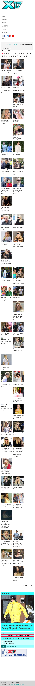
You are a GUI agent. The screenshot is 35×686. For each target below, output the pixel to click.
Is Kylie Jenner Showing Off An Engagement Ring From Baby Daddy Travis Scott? (5, 524)
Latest (21, 44)
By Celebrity (7, 48)
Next (31, 586)
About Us (5, 32)
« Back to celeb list (27, 44)
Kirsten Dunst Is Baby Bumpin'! (6, 409)
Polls (4, 29)
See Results (11, 646)
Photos (4, 20)
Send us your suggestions (17, 684)
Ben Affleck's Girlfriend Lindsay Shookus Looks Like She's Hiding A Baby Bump (18, 316)
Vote (3, 646)
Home (4, 16)
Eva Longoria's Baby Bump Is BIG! (6, 342)
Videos (4, 23)
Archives (5, 26)
